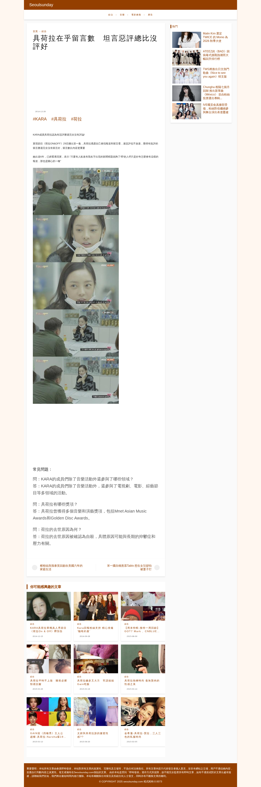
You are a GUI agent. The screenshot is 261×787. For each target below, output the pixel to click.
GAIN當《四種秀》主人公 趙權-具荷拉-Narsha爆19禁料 (48, 735)
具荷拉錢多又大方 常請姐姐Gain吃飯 (95, 682)
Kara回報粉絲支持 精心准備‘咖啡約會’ (95, 629)
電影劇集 (136, 14)
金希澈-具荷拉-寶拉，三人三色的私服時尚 (142, 735)
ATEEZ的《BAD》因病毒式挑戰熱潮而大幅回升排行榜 (216, 55)
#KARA (40, 119)
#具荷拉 (58, 119)
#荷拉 (76, 119)
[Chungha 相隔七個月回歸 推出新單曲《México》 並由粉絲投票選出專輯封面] (186, 93)
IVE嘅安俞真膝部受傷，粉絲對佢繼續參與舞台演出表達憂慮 (216, 108)
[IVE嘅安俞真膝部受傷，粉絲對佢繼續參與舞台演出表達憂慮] (186, 111)
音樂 (122, 14)
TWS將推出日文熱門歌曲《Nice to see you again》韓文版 (216, 73)
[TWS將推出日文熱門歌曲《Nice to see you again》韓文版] (186, 75)
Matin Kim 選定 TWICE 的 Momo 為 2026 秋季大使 (215, 37)
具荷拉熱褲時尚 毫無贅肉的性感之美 (142, 682)
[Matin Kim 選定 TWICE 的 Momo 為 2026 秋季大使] (186, 40)
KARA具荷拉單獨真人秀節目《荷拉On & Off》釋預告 (48, 629)
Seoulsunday (41, 4)
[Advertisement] (96, 77)
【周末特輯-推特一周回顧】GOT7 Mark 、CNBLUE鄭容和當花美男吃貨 (142, 629)
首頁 (35, 31)
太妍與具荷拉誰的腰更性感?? (92, 735)
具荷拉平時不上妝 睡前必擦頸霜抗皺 (48, 682)
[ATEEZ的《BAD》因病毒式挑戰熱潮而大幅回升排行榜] (186, 58)
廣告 (150, 14)
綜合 (110, 14)
